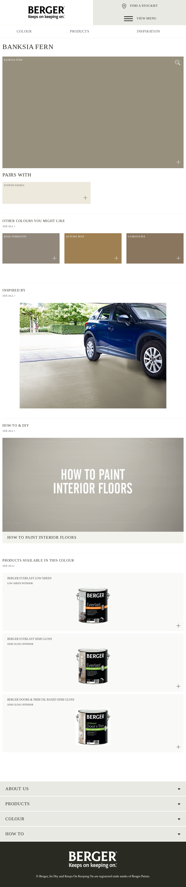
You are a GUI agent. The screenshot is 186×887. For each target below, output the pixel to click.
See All (8, 295)
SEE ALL (8, 226)
